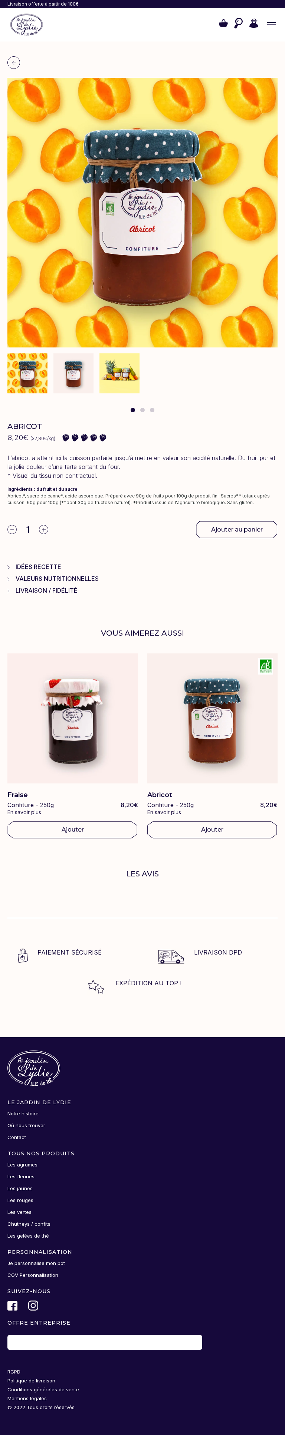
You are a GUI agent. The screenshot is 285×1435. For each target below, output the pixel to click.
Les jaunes (20, 1188)
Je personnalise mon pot (36, 1263)
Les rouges (20, 1200)
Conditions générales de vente (43, 1389)
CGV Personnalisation (32, 1275)
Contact (16, 1137)
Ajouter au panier (237, 529)
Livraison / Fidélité (47, 590)
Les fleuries (21, 1176)
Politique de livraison (31, 1381)
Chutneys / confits (28, 1224)
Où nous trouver (26, 1125)
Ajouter (73, 829)
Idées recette (38, 566)
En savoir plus (24, 812)
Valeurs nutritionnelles (57, 578)
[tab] (133, 410)
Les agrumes (22, 1165)
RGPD (13, 1372)
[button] (223, 25)
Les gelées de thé (28, 1236)
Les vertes (19, 1212)
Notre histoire (23, 1113)
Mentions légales (27, 1398)
